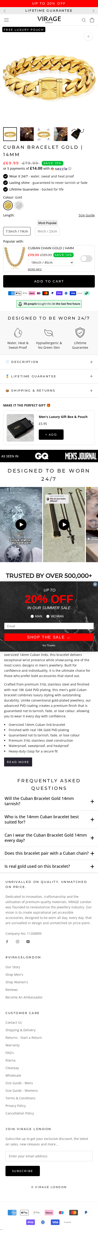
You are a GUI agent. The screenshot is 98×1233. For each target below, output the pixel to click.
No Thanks (49, 645)
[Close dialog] (95, 584)
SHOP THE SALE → (49, 637)
